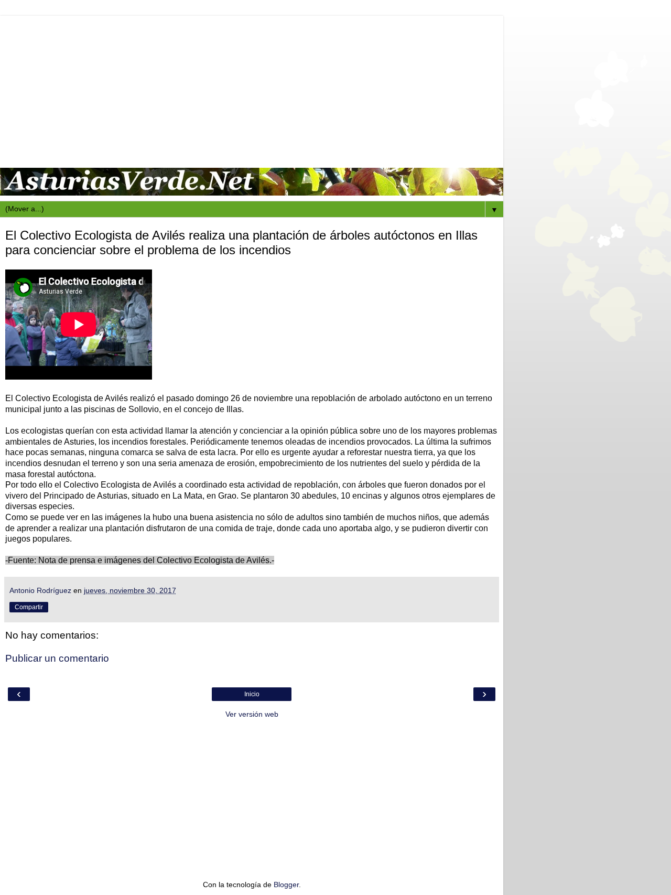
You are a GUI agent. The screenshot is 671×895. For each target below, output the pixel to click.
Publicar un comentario (57, 658)
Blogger (286, 884)
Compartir (29, 607)
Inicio (251, 694)
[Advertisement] (251, 89)
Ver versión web (251, 714)
